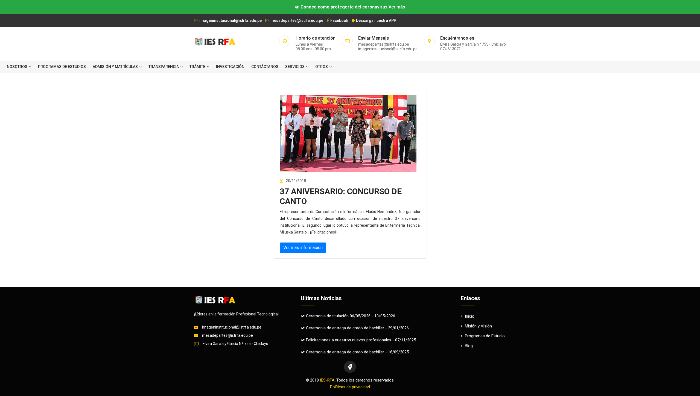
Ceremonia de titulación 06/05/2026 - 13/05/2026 (350, 316)
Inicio (469, 316)
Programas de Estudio (485, 335)
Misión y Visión (478, 326)
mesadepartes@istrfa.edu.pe (296, 20)
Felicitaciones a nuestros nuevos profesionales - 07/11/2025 (360, 340)
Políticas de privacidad (350, 387)
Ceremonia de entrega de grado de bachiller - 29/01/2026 (357, 328)
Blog (469, 345)
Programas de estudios (62, 66)
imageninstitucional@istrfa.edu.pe (230, 20)
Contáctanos (264, 66)
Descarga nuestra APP (376, 20)
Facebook (339, 20)
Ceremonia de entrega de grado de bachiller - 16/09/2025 (357, 352)
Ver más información (303, 247)
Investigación (230, 66)
